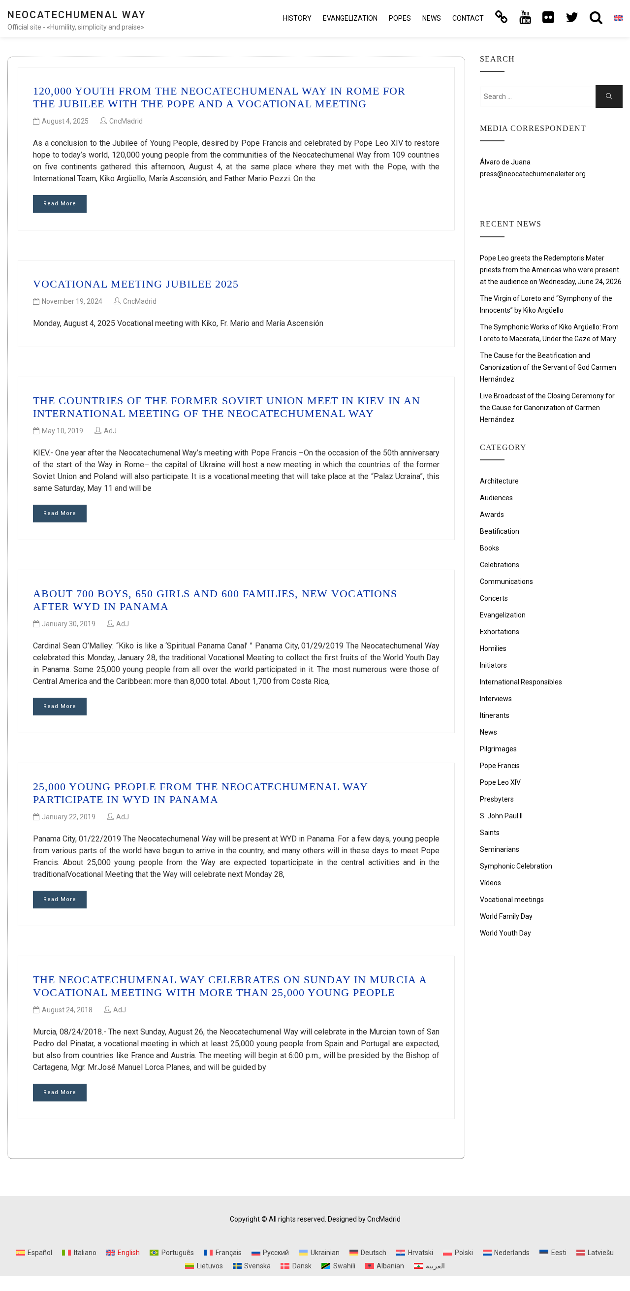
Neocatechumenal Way (76, 15)
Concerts (494, 598)
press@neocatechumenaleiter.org (533, 174)
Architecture (499, 481)
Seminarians (499, 849)
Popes (400, 18)
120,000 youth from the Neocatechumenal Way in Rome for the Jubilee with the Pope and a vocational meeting (219, 97)
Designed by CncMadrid (364, 1219)
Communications (506, 581)
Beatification (499, 531)
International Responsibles (521, 682)
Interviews (496, 699)
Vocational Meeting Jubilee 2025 (136, 284)
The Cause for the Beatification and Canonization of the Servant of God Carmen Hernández (548, 367)
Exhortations (499, 632)
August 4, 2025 (65, 121)
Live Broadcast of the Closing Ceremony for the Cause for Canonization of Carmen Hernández (547, 407)
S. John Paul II (501, 816)
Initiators (493, 665)
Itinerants (494, 715)
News (431, 18)
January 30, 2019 (68, 624)
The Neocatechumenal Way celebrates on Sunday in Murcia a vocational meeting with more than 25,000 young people (230, 986)
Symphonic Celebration (516, 866)
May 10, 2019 (62, 431)
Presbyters (497, 799)
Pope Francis (500, 766)
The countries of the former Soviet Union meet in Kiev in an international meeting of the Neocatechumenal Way (226, 407)
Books (489, 548)
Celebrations (499, 565)
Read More (59, 203)
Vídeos (490, 883)
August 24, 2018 (67, 1010)
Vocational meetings (512, 900)
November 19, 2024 (72, 301)
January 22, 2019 (68, 817)
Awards (492, 514)
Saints (490, 833)
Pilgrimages (498, 749)
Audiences (496, 498)
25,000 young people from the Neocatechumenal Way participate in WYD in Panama (200, 793)
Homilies (493, 648)
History (297, 18)
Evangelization (350, 18)
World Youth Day (505, 933)
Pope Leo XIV (500, 782)
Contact (468, 18)
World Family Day (506, 916)
